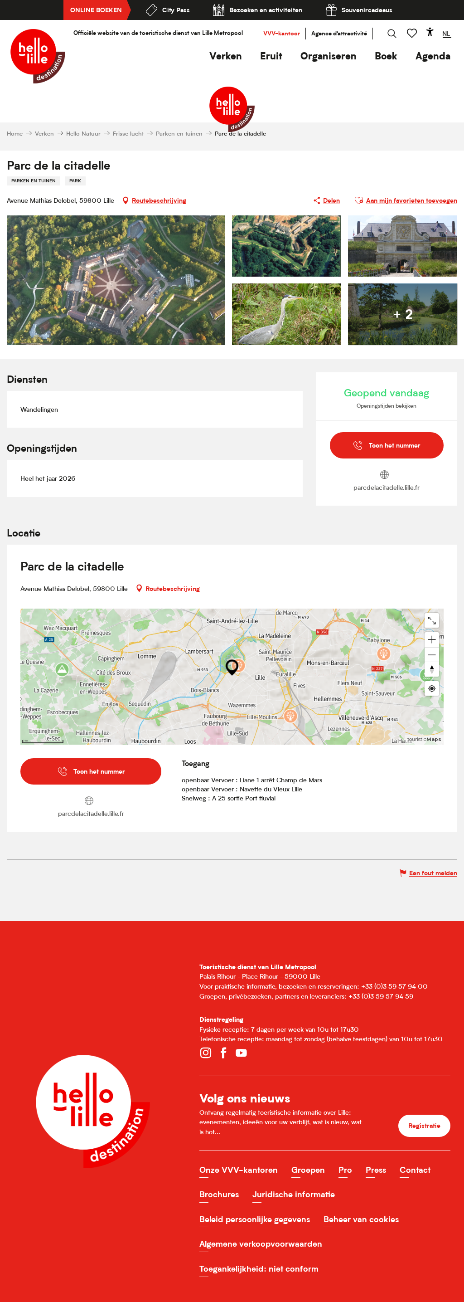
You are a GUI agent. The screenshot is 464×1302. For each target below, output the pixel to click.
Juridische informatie (293, 1194)
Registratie (424, 1125)
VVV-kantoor (281, 33)
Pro (345, 1170)
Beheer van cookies (361, 1219)
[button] (225, 56)
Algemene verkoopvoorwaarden (260, 1244)
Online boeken (96, 9)
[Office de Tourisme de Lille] (37, 56)
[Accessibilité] (430, 31)
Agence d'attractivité (339, 33)
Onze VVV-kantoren (238, 1170)
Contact (415, 1170)
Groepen (308, 1170)
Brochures (219, 1194)
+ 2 (403, 314)
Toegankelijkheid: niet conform (259, 1269)
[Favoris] (413, 33)
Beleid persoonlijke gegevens (254, 1219)
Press (376, 1170)
